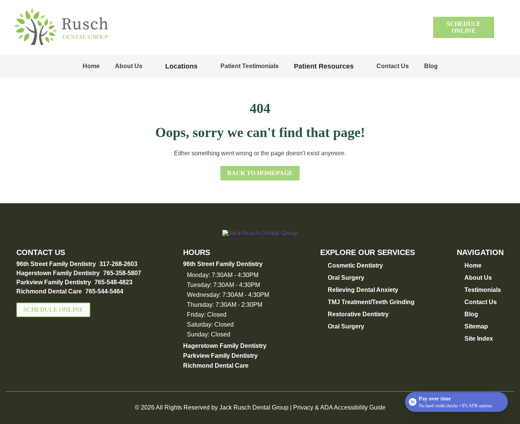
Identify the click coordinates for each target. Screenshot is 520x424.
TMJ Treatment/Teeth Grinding (371, 302)
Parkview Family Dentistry (53, 282)
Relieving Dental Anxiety (363, 290)
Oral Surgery (346, 277)
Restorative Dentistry (358, 314)
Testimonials (482, 290)
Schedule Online (464, 27)
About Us (128, 66)
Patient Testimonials (249, 66)
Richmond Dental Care (49, 291)
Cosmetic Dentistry (355, 265)
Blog (431, 66)
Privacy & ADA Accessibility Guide (339, 407)
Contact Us (392, 66)
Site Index (478, 338)
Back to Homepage (260, 173)
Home (91, 66)
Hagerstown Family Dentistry (58, 273)
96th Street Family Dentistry (56, 264)
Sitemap (476, 326)
